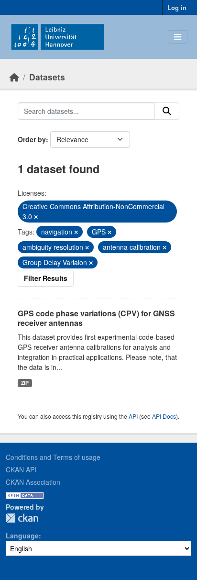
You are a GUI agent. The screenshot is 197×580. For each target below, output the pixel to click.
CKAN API (21, 469)
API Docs (164, 416)
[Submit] (166, 111)
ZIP (25, 382)
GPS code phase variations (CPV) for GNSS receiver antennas (96, 318)
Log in (176, 7)
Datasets (47, 77)
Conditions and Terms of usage (53, 457)
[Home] (14, 77)
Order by (32, 139)
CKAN (22, 518)
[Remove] (36, 217)
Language (22, 535)
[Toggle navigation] (177, 37)
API (133, 416)
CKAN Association (33, 482)
